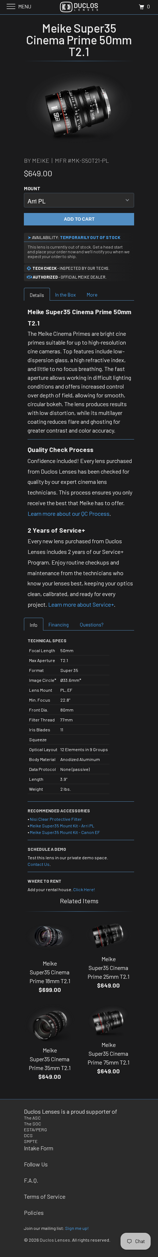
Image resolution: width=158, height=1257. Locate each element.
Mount (32, 188)
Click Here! (84, 889)
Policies (34, 1212)
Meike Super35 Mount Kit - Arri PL (62, 825)
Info (33, 625)
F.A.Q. (31, 1180)
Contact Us (39, 864)
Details (37, 295)
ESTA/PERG (35, 1129)
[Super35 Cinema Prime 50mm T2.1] (79, 107)
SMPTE (30, 1141)
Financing (59, 625)
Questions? (92, 625)
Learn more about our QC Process (68, 513)
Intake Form (38, 1147)
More (92, 295)
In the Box (65, 295)
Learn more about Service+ (81, 604)
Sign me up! (77, 1228)
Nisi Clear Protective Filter (56, 819)
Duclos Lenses (55, 1239)
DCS (28, 1135)
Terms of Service (44, 1196)
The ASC (32, 1117)
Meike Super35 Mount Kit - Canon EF (65, 832)
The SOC (32, 1123)
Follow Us (36, 1164)
